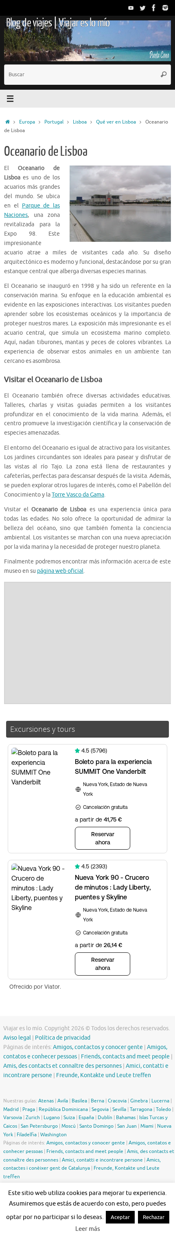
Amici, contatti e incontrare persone (102, 1160)
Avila (62, 1101)
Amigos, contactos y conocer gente (98, 1047)
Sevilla (119, 1109)
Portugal (53, 122)
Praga (28, 1109)
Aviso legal (17, 1037)
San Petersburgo (39, 1126)
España (86, 1117)
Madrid (11, 1109)
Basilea (79, 1101)
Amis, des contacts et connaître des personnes (62, 1065)
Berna (97, 1101)
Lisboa (80, 122)
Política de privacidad (62, 1037)
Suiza (69, 1117)
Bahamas (126, 1117)
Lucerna (160, 1101)
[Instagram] (165, 7)
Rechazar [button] (153, 1217)
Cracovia (117, 1101)
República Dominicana (63, 1109)
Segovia (100, 1109)
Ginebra (139, 1101)
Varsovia (12, 1117)
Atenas (46, 1101)
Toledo (163, 1109)
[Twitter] (142, 7)
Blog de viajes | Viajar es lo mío (57, 22)
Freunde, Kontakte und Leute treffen (103, 1075)
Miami (146, 1126)
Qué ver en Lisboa (116, 122)
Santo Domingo (96, 1126)
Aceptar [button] (120, 1217)
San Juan (127, 1126)
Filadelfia (27, 1134)
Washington (53, 1134)
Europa (27, 122)
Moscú (68, 1126)
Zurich (33, 1117)
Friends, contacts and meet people (125, 1056)
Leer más (87, 1229)
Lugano (52, 1117)
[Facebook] (154, 7)
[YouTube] (131, 7)
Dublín (105, 1117)
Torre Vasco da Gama (78, 494)
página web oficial (60, 571)
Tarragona (141, 1109)
